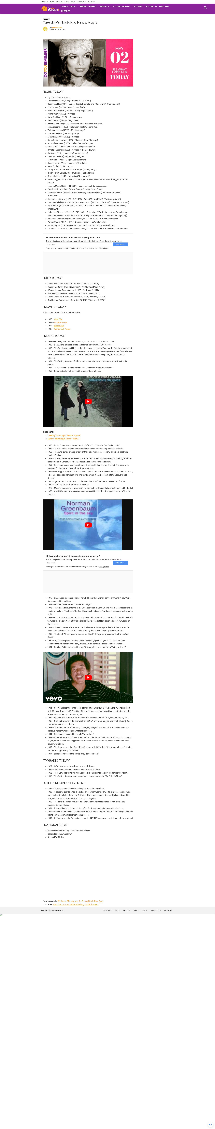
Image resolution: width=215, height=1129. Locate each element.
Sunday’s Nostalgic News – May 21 (63, 438)
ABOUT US (44, 2)
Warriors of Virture (62, 329)
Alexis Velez (57, 27)
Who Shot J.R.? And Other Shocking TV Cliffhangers (76, 904)
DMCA (73, 2)
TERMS (66, 2)
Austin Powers (60, 322)
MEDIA (52, 2)
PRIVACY (59, 2)
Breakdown (59, 326)
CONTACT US (81, 2)
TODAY (46, 19)
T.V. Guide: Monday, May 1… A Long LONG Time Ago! (80, 901)
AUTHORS (91, 2)
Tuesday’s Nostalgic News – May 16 (63, 435)
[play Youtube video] (88, 401)
